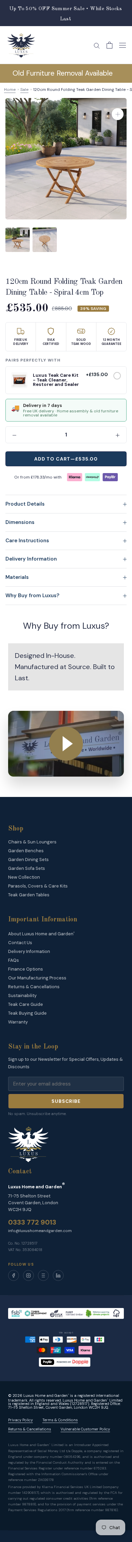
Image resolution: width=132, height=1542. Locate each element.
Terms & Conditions (60, 1420)
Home (10, 89)
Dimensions (20, 522)
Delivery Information (31, 558)
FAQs (13, 960)
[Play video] (66, 744)
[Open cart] (109, 45)
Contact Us (20, 942)
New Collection (24, 877)
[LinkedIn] (58, 1275)
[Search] (97, 45)
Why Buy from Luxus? (32, 595)
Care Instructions (27, 540)
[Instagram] (28, 1275)
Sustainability (22, 995)
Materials (17, 577)
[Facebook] (13, 1275)
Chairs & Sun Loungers (32, 842)
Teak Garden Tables (28, 895)
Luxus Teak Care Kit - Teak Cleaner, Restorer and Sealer (56, 379)
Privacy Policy (20, 1420)
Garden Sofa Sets (26, 868)
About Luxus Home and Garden (41, 934)
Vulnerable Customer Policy (85, 1429)
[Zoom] (118, 114)
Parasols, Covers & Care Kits (38, 886)
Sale (24, 89)
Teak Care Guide (25, 1004)
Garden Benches (26, 851)
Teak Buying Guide (27, 1013)
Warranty (18, 1022)
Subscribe (66, 1101)
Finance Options (25, 969)
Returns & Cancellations (34, 987)
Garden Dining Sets (28, 859)
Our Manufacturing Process (37, 978)
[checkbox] (117, 375)
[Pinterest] (43, 1275)
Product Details (25, 504)
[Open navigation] (122, 45)
